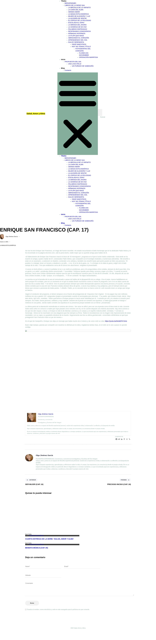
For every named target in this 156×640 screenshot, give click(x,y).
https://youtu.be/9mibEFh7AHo (116, 321)
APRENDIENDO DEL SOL (77, 40)
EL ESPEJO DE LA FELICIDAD (79, 20)
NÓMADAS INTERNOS (76, 33)
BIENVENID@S (70, 3)
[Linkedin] (122, 439)
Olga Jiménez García (12, 236)
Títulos (63, 1)
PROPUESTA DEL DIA (73, 62)
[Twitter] (119, 439)
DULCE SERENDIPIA (76, 42)
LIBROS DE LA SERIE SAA (75, 5)
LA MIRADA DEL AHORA (77, 25)
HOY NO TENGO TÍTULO (81, 46)
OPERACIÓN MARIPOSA (88, 57)
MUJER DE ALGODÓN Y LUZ (79, 16)
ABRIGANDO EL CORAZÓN (78, 38)
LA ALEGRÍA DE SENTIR (77, 18)
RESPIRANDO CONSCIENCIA (79, 31)
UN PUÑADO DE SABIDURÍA (83, 66)
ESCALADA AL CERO (76, 23)
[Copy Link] (129, 439)
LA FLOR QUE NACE (76, 36)
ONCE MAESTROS (79, 44)
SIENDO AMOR (74, 12)
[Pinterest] (124, 439)
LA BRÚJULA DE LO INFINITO (79, 7)
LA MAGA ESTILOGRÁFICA (78, 14)
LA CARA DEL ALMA (75, 10)
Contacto (68, 70)
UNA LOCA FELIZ (74, 64)
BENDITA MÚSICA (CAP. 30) (36, 548)
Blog (63, 68)
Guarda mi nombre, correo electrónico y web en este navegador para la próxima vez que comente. (58, 609)
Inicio (63, 59)
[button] (77, 113)
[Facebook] (116, 439)
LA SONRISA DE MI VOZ (77, 27)
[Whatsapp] (127, 439)
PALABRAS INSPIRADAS (77, 29)
